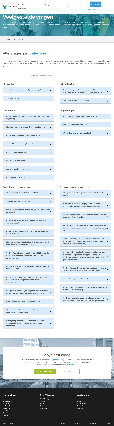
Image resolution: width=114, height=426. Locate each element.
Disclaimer (93, 423)
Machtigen (80, 408)
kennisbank (72, 365)
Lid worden (95, 4)
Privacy (108, 423)
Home (5, 399)
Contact (5, 410)
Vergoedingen (81, 403)
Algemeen (6, 415)
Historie (42, 401)
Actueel (42, 403)
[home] (10, 7)
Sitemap (62, 423)
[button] (23, 9)
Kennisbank (68, 371)
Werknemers (36, 5)
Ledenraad (43, 408)
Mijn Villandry (93, 9)
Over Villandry (23, 5)
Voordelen (80, 401)
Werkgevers (48, 5)
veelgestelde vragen (58, 360)
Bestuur (42, 406)
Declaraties (80, 406)
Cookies (77, 423)
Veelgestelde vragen (45, 371)
